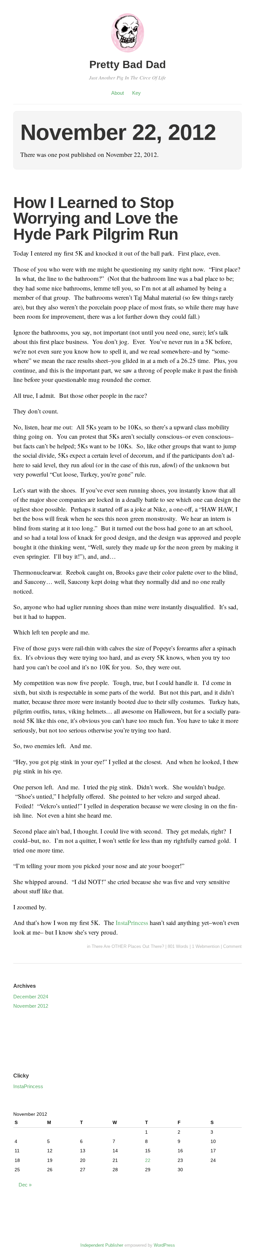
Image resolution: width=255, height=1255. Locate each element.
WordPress (164, 1245)
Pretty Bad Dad (127, 64)
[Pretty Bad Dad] (127, 53)
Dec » (25, 1185)
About (117, 93)
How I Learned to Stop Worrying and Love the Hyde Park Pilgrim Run (95, 218)
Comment (232, 946)
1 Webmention (205, 946)
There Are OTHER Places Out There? (128, 946)
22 (147, 1160)
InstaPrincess (132, 922)
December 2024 (30, 996)
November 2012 (30, 1006)
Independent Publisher (101, 1245)
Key (136, 93)
